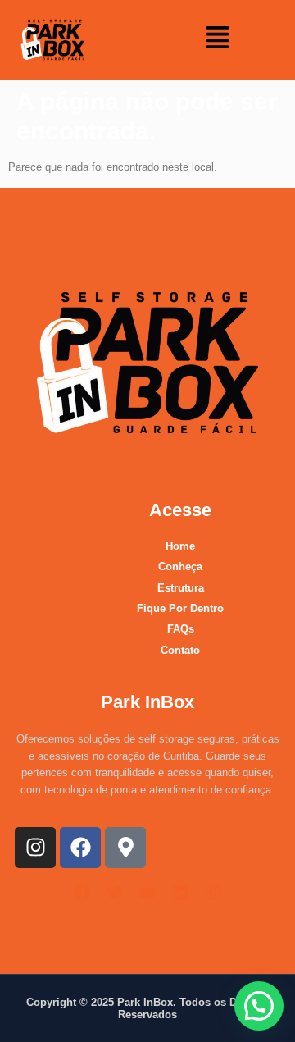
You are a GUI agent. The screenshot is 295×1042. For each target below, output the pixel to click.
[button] (218, 39)
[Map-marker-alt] (125, 847)
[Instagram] (35, 847)
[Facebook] (80, 847)
